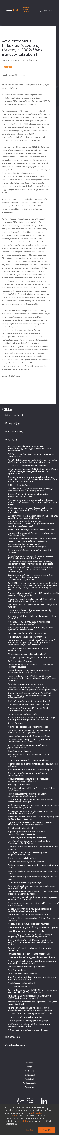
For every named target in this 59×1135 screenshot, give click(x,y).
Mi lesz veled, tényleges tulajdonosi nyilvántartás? (31, 529)
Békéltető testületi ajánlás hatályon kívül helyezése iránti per (32, 605)
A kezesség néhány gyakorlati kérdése (26, 861)
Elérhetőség (29, 1087)
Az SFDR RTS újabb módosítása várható (27, 465)
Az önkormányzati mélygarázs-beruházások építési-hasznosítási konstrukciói (32, 898)
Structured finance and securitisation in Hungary (30, 769)
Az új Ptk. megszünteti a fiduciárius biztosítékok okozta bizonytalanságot (30, 800)
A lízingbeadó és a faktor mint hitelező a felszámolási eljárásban (33, 765)
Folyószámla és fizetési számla (22, 714)
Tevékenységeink (29, 1083)
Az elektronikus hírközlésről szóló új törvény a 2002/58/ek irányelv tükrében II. (29, 997)
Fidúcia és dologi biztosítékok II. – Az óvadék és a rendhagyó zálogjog (31, 665)
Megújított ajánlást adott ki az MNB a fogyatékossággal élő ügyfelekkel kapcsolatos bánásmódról (30, 448)
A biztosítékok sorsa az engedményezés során (30, 1013)
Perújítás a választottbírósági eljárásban (27, 966)
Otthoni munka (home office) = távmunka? (27, 633)
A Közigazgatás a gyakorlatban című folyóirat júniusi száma (32, 877)
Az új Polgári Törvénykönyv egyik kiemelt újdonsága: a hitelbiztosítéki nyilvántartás (33, 806)
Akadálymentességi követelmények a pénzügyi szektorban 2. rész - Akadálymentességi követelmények (30, 569)
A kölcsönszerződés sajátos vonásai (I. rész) (28, 704)
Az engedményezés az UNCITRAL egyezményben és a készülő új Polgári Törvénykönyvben (33, 991)
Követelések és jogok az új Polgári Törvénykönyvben (33, 927)
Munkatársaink (29, 1075)
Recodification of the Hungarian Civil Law (27, 930)
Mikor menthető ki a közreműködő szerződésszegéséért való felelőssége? (27, 545)
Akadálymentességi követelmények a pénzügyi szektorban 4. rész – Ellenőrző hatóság (30, 489)
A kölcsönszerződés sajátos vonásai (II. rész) (29, 701)
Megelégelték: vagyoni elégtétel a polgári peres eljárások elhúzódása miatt (31, 628)
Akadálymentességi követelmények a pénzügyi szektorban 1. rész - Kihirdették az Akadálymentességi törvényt (30, 577)
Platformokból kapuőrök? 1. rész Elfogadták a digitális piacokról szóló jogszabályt (33, 594)
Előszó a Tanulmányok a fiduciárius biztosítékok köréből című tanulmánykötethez (30, 910)
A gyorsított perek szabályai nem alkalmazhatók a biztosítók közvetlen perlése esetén (31, 600)
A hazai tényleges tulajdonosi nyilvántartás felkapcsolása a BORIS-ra (28, 495)
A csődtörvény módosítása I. (21, 986)
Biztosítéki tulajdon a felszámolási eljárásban (29, 760)
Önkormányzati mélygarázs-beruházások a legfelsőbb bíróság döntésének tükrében (33, 892)
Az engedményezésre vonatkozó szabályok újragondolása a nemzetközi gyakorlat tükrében (30, 1009)
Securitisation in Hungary (19, 751)
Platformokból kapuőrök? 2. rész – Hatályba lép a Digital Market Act (31, 534)
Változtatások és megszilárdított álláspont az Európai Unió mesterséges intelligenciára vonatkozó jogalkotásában (33, 471)
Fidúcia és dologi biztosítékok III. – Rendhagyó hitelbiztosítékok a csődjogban (29, 671)
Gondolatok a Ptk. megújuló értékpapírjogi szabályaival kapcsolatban (28, 709)
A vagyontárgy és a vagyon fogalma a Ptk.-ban (30, 657)
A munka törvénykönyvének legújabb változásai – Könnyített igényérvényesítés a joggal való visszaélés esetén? (33, 502)
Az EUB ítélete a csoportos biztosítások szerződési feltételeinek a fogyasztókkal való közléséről (32, 461)
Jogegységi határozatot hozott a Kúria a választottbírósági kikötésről (26, 832)
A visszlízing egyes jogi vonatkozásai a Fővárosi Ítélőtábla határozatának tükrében (30, 557)
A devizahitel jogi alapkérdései (22, 828)
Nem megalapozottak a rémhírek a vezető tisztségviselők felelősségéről (27, 795)
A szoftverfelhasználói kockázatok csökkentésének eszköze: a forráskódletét (32, 978)
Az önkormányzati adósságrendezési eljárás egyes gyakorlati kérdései (32, 887)
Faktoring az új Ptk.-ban (19, 784)
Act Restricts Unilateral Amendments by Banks (30, 914)
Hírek (29, 1067)
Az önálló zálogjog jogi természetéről (25, 684)
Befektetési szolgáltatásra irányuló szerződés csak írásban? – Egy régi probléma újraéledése (32, 539)
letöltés (8, 66)
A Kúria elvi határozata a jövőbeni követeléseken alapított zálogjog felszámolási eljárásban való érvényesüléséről (31, 695)
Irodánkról (29, 1071)
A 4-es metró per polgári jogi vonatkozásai (28, 1029)
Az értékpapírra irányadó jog (21, 661)
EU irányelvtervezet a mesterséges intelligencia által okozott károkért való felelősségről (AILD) (33, 517)
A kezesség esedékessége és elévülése (27, 837)
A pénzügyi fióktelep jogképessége (25, 882)
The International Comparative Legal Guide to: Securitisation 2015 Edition (29, 740)
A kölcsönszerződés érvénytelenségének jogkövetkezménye (27, 746)
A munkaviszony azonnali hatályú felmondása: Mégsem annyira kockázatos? (29, 623)
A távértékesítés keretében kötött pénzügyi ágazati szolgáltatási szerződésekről (32, 962)
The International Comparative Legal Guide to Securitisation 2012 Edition (29, 842)
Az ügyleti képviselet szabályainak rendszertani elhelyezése (30, 949)
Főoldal (29, 1063)
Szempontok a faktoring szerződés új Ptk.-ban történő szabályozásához (33, 904)
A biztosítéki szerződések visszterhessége (28, 726)
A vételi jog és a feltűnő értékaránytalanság (28, 923)
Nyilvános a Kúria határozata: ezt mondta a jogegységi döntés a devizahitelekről (33, 817)
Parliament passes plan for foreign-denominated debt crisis (33, 866)
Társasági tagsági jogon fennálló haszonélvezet (30, 953)
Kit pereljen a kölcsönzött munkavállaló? (27, 654)
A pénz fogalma (15, 723)
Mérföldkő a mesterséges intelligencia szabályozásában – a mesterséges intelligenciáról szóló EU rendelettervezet (31, 523)
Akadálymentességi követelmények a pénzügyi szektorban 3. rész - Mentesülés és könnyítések (30, 562)
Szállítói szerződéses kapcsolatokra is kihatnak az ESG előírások (31, 455)
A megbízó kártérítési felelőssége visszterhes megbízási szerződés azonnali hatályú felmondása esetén (31, 942)
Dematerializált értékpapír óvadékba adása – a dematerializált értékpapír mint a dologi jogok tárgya (32, 688)
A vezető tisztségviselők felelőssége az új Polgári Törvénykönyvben (31, 789)
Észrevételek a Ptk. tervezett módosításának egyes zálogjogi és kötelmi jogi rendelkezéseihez (32, 718)
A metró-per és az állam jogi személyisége (28, 1020)
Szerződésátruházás (17, 970)
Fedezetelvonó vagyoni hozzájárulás (25, 1017)
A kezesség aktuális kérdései (22, 858)
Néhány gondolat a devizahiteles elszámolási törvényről (29, 755)
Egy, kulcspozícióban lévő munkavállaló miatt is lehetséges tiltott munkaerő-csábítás (30, 823)
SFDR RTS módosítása (19, 485)
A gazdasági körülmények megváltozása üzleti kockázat (29, 551)
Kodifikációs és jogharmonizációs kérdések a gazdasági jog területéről (29, 1025)
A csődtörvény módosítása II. (21, 983)
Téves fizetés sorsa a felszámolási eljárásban (29, 736)
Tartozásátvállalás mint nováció (22, 973)
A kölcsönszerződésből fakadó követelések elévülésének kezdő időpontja (28, 780)
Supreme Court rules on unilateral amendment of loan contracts (33, 847)
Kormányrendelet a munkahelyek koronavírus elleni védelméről (32, 617)
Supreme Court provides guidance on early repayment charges (33, 872)
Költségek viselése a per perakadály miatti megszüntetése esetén (28, 853)
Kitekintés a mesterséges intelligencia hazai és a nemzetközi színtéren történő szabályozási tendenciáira (31, 510)
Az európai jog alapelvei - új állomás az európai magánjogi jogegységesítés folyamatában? (30, 935)
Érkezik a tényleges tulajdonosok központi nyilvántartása (28, 649)
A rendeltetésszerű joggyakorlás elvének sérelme (31, 957)
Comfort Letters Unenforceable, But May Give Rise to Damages (33, 919)
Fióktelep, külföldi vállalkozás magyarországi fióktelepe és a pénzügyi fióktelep (29, 731)
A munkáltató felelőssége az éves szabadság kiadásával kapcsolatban (29, 611)
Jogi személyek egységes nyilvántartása (27, 636)
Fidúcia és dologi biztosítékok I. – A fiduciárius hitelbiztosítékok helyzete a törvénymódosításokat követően (32, 678)
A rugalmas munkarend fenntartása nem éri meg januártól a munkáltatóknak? (30, 812)
